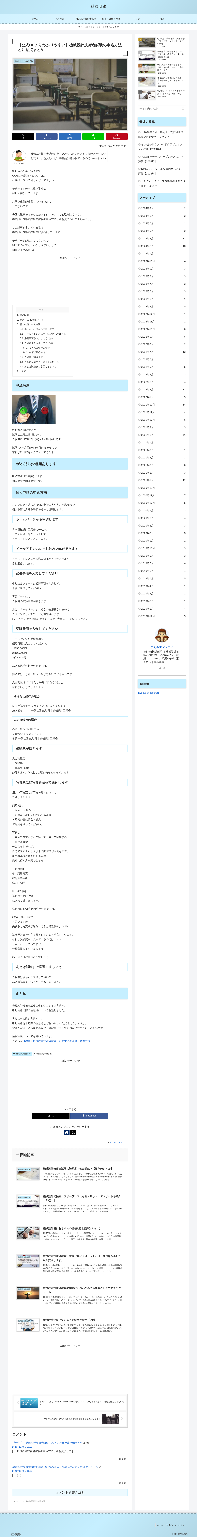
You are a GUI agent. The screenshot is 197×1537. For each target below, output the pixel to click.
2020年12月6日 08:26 (22, 1447)
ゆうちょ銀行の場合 (39, 347)
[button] (183, 108)
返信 (124, 1459)
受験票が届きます (33, 357)
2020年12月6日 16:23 (22, 1471)
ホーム (160, 1525)
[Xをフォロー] (73, 1132)
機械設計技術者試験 (23, 1054)
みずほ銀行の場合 (38, 352)
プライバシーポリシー (176, 1525)
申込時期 (24, 315)
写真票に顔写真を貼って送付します (42, 361)
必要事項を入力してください (39, 338)
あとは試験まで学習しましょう (40, 366)
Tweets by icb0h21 (148, 692)
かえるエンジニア (161, 647)
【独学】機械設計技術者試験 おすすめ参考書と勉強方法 (56, 1041)
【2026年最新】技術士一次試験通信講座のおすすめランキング (160, 134)
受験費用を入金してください (39, 343)
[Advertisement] (70, 281)
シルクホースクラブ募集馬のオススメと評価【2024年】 (161, 183)
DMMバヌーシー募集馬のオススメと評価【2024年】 (161, 171)
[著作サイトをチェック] (67, 1132)
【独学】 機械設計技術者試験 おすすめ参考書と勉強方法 (47, 1442)
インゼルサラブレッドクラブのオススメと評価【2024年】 (161, 147)
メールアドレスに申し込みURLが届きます (46, 333)
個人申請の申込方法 (30, 324)
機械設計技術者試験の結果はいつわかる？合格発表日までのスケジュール (55, 1466)
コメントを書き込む (70, 1492)
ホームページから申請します (39, 329)
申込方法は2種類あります (33, 319)
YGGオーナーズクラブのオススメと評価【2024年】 (160, 159)
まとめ (23, 371)
